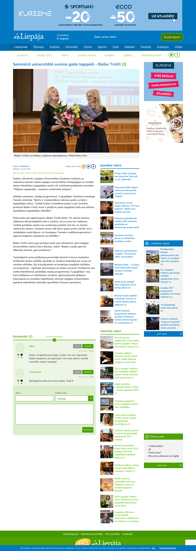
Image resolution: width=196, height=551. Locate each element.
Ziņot (77, 346)
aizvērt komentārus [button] (54, 336)
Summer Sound (87, 55)
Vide (116, 47)
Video (178, 47)
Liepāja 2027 (44, 55)
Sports (102, 47)
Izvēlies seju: (61, 393)
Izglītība (127, 55)
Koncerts (22, 55)
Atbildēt (87, 346)
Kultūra (55, 47)
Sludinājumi (172, 37)
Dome (88, 47)
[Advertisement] (54, 308)
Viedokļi (146, 47)
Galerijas (163, 47)
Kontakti (128, 534)
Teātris (65, 55)
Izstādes (109, 55)
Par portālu (112, 534)
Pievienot (88, 430)
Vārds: (18, 393)
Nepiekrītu (171, 548)
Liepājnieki (21, 47)
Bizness (39, 47)
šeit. (153, 548)
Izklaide (129, 47)
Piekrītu (162, 548)
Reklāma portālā (92, 534)
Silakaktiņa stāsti (151, 55)
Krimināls (72, 47)
